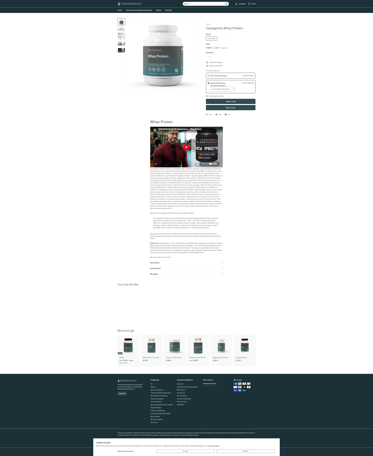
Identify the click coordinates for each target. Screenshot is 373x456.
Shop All (168, 10)
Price (208, 44)
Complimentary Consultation (187, 387)
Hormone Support (157, 399)
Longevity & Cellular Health (160, 413)
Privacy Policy (213, 446)
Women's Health (156, 419)
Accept (185, 451)
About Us (122, 393)
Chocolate (211, 38)
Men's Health (155, 416)
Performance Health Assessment (139, 10)
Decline (246, 451)
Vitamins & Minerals (158, 411)
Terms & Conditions (184, 399)
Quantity (209, 52)
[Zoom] (163, 54)
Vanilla (222, 38)
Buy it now (230, 107)
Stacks (158, 10)
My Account (181, 390)
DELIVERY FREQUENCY (218, 86)
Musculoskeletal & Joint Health (162, 405)
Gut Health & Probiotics (159, 396)
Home (120, 10)
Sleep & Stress (156, 408)
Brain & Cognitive (157, 390)
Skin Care (154, 422)
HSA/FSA (180, 405)
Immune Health (156, 402)
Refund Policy (182, 402)
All (132, 330)
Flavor (208, 34)
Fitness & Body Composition (161, 393)
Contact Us (181, 393)
